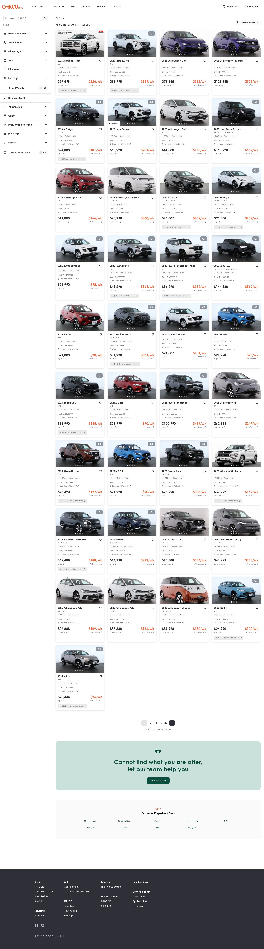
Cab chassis (90, 821)
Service (101, 6)
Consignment (71, 886)
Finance (86, 6)
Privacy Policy (59, 936)
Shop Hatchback (44, 891)
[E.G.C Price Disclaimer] (115, 85)
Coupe (158, 821)
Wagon (192, 827)
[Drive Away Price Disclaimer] (68, 85)
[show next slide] (100, 45)
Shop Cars (37, 6)
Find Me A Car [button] (158, 780)
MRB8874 (106, 906)
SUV (226, 821)
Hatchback (192, 821)
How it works (70, 910)
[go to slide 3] (80, 55)
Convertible (124, 821)
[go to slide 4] (82, 55)
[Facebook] (36, 925)
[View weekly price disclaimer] (101, 85)
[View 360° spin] (151, 33)
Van (158, 827)
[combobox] (22, 18)
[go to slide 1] (75, 55)
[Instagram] (42, 925)
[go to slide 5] (85, 55)
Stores (57, 6)
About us (69, 906)
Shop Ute (39, 886)
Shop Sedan (41, 896)
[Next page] (172, 723)
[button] (45, 18)
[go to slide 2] (77, 55)
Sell (73, 6)
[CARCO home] (12, 7)
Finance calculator (111, 886)
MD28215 (106, 901)
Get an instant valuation (77, 891)
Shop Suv (40, 901)
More (114, 6)
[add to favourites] (100, 61)
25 (165, 723)
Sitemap (68, 915)
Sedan (90, 827)
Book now (40, 915)
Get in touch (139, 896)
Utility (124, 827)
